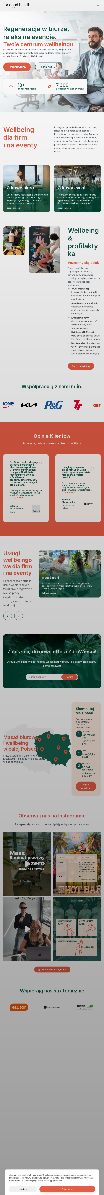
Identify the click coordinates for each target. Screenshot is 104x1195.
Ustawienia (22, 1189)
